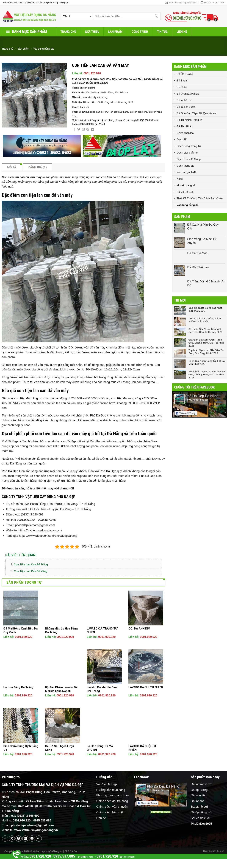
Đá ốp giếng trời (201, 812)
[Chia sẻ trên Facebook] (74, 129)
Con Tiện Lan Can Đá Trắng (31, 564)
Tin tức (162, 31)
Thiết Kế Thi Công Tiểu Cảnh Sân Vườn (200, 198)
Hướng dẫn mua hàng (110, 790)
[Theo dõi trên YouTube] (32, 838)
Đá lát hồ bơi (184, 100)
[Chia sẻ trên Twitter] (78, 129)
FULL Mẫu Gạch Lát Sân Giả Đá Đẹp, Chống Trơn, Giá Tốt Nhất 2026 (207, 374)
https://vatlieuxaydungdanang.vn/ (40, 530)
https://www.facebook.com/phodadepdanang (48, 535)
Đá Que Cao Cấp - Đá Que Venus (196, 113)
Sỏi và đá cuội (200, 818)
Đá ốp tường (199, 790)
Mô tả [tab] (11, 167)
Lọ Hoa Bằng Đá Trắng (18, 687)
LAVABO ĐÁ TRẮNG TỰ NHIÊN (102, 630)
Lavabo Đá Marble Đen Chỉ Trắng (102, 689)
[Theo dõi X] (12, 838)
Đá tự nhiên (198, 795)
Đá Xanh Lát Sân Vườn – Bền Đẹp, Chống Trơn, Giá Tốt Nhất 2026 (206, 342)
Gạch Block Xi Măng (189, 159)
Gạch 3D (182, 139)
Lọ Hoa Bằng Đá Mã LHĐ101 (100, 748)
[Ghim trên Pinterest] (87, 129)
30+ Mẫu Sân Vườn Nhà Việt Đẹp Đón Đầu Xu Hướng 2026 (205, 330)
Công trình (139, 31)
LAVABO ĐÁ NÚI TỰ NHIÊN (145, 687)
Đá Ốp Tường (185, 73)
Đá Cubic (182, 87)
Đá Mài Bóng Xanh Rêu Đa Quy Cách (20, 630)
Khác (180, 178)
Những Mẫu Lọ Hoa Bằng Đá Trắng (61, 630)
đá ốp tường (100, 458)
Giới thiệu (92, 31)
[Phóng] (6, 123)
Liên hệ (182, 31)
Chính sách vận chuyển (112, 806)
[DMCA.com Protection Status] (160, 812)
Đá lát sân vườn (186, 106)
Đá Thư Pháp (184, 126)
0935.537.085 (42, 820)
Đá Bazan (182, 80)
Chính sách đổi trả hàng (112, 801)
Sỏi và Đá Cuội (185, 191)
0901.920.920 (92, 73)
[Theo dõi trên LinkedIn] (25, 838)
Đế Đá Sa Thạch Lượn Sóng (59, 748)
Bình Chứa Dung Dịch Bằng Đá (20, 748)
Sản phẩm (115, 31)
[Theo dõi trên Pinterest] (18, 838)
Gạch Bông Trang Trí (189, 146)
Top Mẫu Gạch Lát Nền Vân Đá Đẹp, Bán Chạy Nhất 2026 (206, 352)
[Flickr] (39, 838)
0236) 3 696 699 (28, 815)
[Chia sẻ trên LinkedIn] (92, 129)
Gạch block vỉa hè (187, 152)
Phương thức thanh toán (112, 795)
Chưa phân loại (185, 132)
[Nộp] (156, 16)
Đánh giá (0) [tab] (37, 167)
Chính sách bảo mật (109, 812)
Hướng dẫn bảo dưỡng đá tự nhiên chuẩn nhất (205, 320)
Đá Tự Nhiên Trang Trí (190, 119)
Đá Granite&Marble (188, 93)
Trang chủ (68, 31)
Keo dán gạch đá (186, 172)
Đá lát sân (197, 801)
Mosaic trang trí (186, 185)
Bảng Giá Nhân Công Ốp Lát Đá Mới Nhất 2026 (207, 362)
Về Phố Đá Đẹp (106, 784)
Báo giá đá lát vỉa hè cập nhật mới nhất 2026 (205, 309)
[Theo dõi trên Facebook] (5, 838)
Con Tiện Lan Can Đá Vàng (30, 571)
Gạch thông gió (185, 165)
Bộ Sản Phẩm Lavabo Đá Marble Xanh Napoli (61, 689)
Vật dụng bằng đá (43, 48)
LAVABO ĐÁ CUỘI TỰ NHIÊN (142, 748)
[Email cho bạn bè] (83, 129)
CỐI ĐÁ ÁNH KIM (139, 628)
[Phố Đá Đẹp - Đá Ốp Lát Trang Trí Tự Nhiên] (29, 16)
